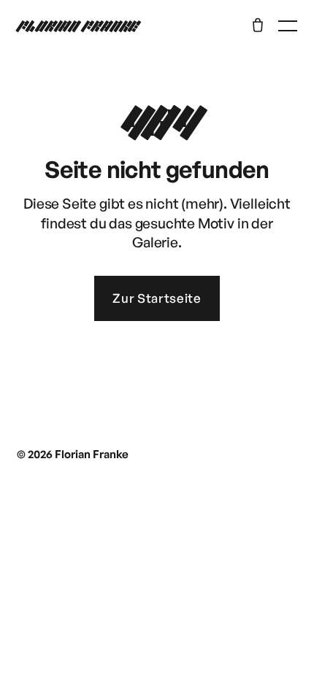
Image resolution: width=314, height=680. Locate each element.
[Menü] (287, 25)
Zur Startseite (157, 298)
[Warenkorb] (258, 25)
